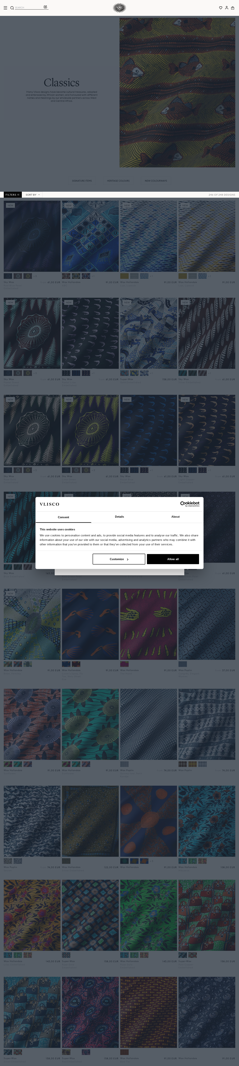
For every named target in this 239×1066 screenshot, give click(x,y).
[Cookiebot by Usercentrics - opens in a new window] (183, 504)
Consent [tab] (63, 517)
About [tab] (175, 516)
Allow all (173, 559)
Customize (117, 559)
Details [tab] (119, 516)
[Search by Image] (45, 8)
